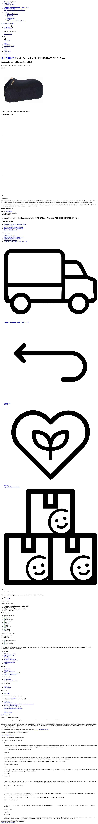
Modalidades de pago (9, 655)
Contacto (9, 19)
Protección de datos (8, 702)
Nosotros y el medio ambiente (11, 680)
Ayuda (5, 12)
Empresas (6, 663)
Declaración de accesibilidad (10, 705)
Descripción (5, 198)
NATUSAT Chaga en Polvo (10, 240)
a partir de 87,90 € (16, 7)
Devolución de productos (10, 659)
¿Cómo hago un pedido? (10, 654)
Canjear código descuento (10, 674)
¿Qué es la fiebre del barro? (10, 230)
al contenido (7, 3)
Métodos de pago (11, 18)
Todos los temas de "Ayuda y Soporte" (16, 20)
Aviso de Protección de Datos (42, 729)
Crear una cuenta (8, 34)
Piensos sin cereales (8, 225)
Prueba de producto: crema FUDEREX (13, 227)
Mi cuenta (6, 656)
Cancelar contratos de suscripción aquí (13, 708)
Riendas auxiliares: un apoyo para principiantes (15, 224)
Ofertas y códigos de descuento (11, 660)
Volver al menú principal (10, 2)
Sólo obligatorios (10, 732)
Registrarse (6, 670)
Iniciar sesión (7, 668)
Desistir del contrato (5, 714)
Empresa (6, 710)
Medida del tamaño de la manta (9, 213)
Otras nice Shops (8, 712)
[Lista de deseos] (5, 36)
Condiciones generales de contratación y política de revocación (19, 704)
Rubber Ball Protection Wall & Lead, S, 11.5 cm (15, 241)
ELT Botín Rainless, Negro (10, 235)
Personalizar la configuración (21, 732)
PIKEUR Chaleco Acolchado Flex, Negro (14, 237)
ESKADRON (7, 58)
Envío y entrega (7, 658)
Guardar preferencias (5, 821)
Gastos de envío (10, 16)
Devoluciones (10, 15)
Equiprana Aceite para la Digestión (12, 238)
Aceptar (3, 732)
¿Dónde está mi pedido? (12, 14)
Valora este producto (5, 214)
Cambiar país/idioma (17, 696)
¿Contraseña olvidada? (9, 671)
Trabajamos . (14, 10)
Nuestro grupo (7, 687)
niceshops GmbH (11, 698)
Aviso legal (6, 701)
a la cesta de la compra (9, 4)
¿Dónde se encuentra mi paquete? (12, 673)
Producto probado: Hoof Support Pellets (13, 228)
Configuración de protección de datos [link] (13, 706)
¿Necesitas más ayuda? (9, 662)
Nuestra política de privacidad (8, 735)
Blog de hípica (7, 679)
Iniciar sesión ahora (8, 28)
